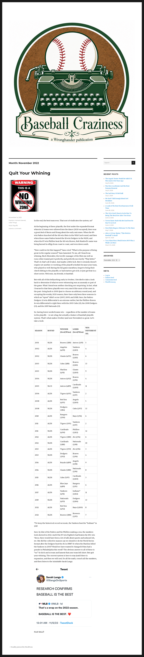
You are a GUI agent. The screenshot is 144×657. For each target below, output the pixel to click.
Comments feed (111, 280)
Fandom (12, 220)
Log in (107, 275)
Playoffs (15, 225)
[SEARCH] (133, 163)
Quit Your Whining (29, 173)
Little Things (13, 222)
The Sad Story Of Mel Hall (114, 193)
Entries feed (109, 278)
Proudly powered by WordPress (22, 647)
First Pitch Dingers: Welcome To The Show (120, 228)
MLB (10, 225)
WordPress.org (110, 282)
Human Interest (20, 220)
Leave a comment (15, 228)
